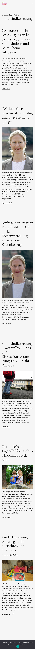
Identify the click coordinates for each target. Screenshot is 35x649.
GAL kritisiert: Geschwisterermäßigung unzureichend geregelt (17, 115)
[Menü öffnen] (32, 3)
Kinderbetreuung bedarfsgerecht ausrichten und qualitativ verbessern (15, 546)
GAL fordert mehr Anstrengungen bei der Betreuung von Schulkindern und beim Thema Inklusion (16, 41)
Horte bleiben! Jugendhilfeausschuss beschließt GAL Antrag (17, 453)
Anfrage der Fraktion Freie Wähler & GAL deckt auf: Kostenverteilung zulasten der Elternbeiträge (17, 234)
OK (18, 646)
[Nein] (33, 644)
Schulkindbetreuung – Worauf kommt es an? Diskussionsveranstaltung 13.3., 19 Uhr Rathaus (17, 354)
